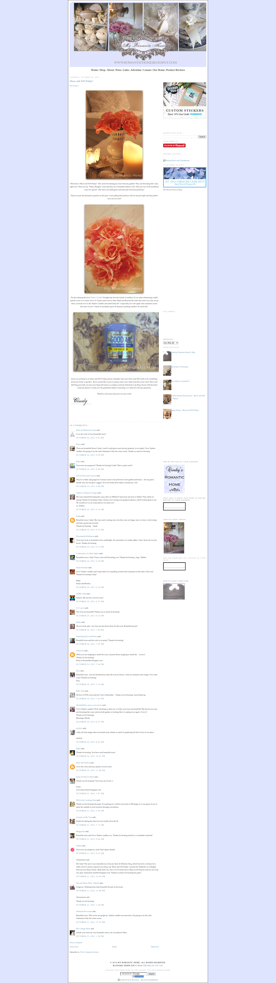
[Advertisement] (184, 212)
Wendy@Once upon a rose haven (89, 705)
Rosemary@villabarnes (85, 536)
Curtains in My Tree (84, 817)
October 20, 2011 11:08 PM (90, 770)
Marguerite (80, 831)
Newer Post (74, 947)
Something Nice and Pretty (86, 636)
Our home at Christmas (179, 366)
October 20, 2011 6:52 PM (90, 616)
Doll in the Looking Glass (86, 800)
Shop (102, 69)
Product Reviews (175, 69)
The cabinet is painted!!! (180, 381)
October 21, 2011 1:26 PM (90, 905)
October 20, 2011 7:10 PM (90, 684)
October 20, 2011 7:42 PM (90, 699)
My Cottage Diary (83, 929)
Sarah (78, 516)
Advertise (136, 69)
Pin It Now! (74, 86)
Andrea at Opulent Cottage (86, 493)
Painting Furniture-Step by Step (183, 352)
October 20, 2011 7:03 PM (90, 644)
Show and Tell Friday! (81, 81)
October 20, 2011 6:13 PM (90, 547)
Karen (78, 444)
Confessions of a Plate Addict (87, 553)
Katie (78, 461)
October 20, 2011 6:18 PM (90, 561)
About (110, 69)
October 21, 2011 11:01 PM (90, 922)
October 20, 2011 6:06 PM (90, 455)
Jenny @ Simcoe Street (85, 777)
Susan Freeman (82, 567)
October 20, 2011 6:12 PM (90, 509)
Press (118, 69)
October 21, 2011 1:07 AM (90, 793)
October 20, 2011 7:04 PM (90, 664)
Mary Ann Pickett (83, 763)
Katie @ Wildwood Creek (86, 430)
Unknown (80, 651)
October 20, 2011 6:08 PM (90, 486)
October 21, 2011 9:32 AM (90, 853)
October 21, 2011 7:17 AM (90, 825)
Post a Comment (76, 942)
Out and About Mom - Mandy (87, 883)
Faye (78, 671)
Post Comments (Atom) (89, 952)
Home (94, 69)
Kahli (78, 748)
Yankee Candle (96, 297)
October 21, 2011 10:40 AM (90, 876)
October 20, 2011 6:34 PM (90, 587)
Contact (147, 69)
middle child (81, 594)
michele (79, 728)
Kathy (78, 622)
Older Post (155, 947)
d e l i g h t (80, 608)
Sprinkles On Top (153, 965)
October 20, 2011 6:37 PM (90, 601)
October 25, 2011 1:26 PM (90, 936)
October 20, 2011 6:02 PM (90, 438)
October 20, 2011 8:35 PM (90, 722)
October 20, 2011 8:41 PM (90, 742)
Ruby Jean (80, 691)
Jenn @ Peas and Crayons (86, 476)
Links (126, 69)
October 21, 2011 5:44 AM (90, 811)
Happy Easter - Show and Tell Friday (185, 410)
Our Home (159, 69)
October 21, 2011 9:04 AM (90, 839)
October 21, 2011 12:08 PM (90, 891)
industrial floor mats (84, 911)
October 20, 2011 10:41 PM (90, 756)
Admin (79, 846)
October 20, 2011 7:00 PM (90, 630)
